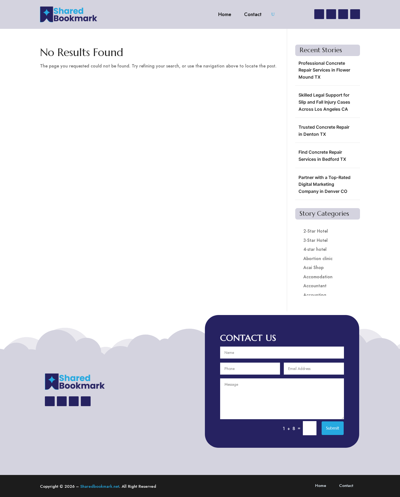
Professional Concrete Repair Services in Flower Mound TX (324, 70)
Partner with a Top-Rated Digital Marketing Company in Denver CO (324, 184)
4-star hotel (315, 249)
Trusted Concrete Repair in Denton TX (324, 130)
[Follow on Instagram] (343, 14)
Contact (252, 14)
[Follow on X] (331, 14)
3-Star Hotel (315, 240)
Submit (332, 428)
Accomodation (318, 277)
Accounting (314, 295)
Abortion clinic (318, 258)
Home (224, 14)
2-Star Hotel (315, 231)
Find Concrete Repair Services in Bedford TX (322, 155)
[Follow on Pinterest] (355, 14)
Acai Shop (313, 267)
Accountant (315, 286)
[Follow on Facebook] (319, 14)
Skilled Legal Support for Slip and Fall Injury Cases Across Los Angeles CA (324, 102)
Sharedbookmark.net (99, 486)
